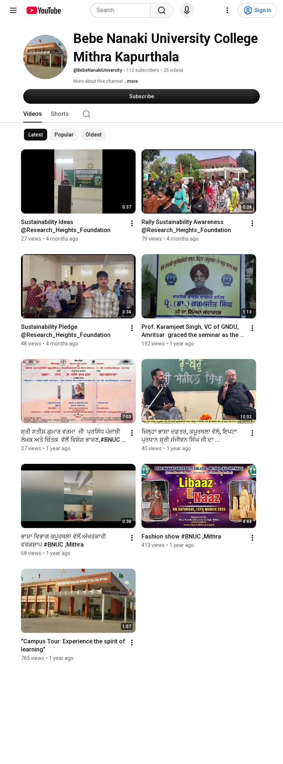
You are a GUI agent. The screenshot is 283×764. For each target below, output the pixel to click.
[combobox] (123, 10)
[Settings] (227, 10)
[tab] (32, 114)
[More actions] (132, 223)
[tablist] (141, 114)
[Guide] (13, 10)
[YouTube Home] (43, 10)
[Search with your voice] (186, 10)
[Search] (162, 10)
